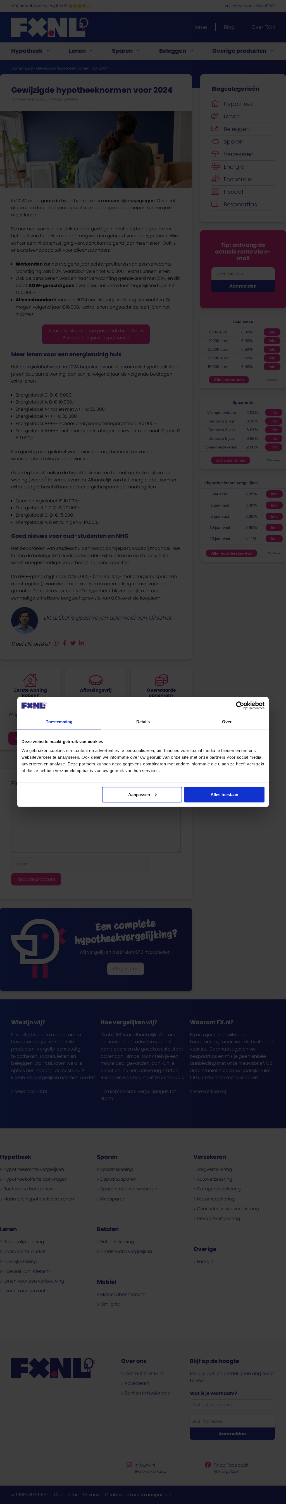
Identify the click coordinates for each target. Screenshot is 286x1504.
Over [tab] (227, 721)
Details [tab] (143, 721)
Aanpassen (139, 794)
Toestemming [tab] (59, 721)
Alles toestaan (224, 794)
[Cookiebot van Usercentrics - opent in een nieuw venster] (240, 705)
